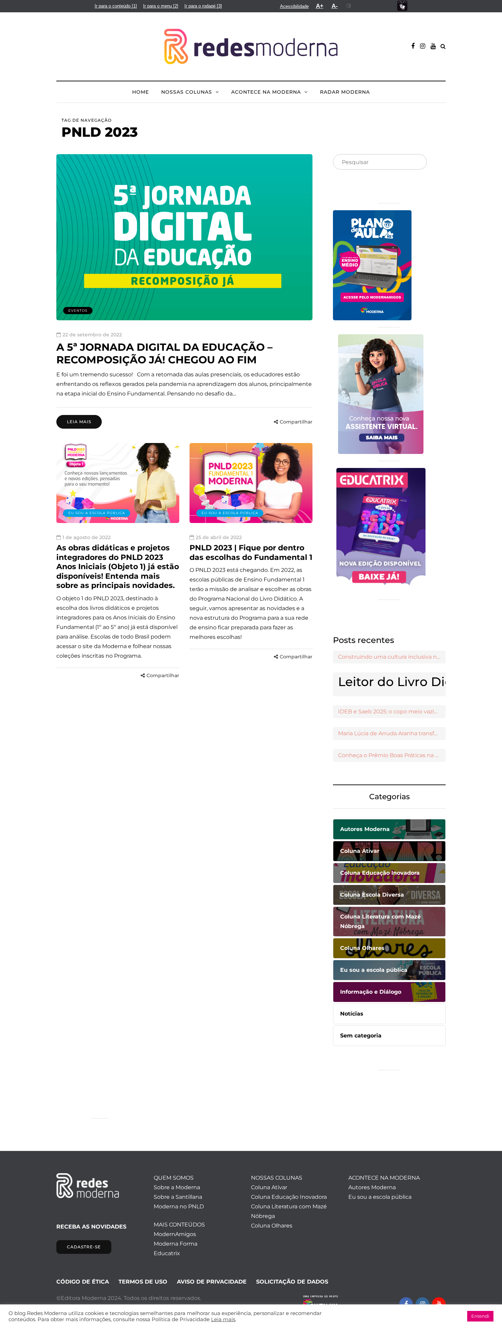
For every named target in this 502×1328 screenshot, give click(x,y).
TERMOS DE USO (142, 1281)
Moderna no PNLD (179, 1206)
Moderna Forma (175, 1243)
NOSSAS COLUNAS (186, 92)
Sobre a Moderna (177, 1187)
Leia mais (79, 421)
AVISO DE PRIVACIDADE (212, 1281)
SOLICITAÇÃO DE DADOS (292, 1281)
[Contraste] (349, 6)
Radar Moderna (345, 92)
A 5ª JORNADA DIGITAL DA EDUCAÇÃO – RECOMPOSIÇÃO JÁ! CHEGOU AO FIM (164, 353)
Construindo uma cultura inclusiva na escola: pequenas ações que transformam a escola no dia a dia (392, 657)
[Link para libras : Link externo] (402, 6)
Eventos (77, 310)
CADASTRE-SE (84, 1246)
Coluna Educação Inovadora (289, 1197)
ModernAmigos (175, 1234)
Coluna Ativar (269, 1187)
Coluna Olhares (271, 1225)
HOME (140, 92)
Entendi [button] (480, 1316)
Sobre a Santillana (178, 1197)
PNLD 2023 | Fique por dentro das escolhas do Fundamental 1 (251, 552)
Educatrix (167, 1253)
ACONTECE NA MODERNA (266, 92)
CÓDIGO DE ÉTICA (82, 1281)
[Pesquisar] (416, 162)
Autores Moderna (372, 1187)
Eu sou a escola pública (96, 513)
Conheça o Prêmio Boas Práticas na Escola (392, 755)
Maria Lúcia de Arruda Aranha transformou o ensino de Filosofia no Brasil (392, 733)
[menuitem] (115, 6)
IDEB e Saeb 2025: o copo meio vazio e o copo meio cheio (392, 711)
